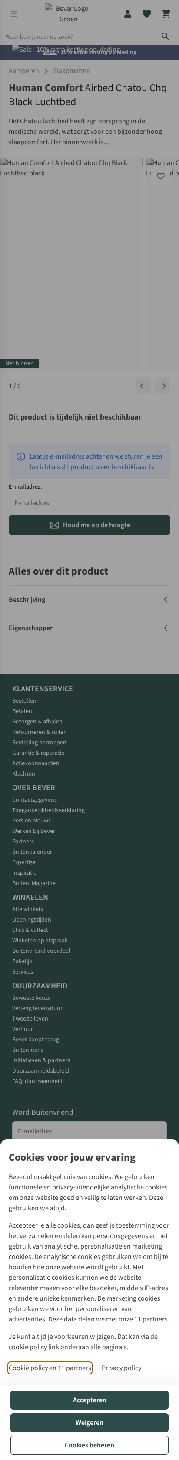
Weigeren (89, 1422)
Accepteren (89, 1400)
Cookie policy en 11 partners (50, 1368)
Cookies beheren (89, 1445)
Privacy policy (121, 1368)
